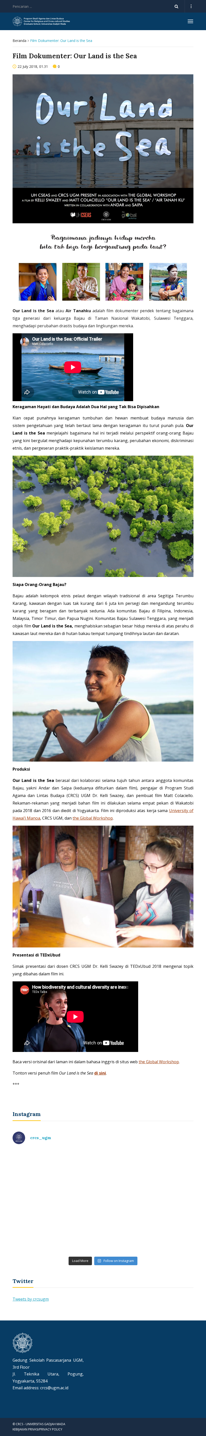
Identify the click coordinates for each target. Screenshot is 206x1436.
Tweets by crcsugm (31, 1299)
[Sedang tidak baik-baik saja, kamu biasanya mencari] (57, 1175)
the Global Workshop (93, 818)
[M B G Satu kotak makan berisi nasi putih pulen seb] (148, 1228)
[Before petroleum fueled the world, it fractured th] (57, 1228)
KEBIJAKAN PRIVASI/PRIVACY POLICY (37, 1429)
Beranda (19, 40)
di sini (100, 1073)
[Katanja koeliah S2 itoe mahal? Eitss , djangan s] (148, 1175)
